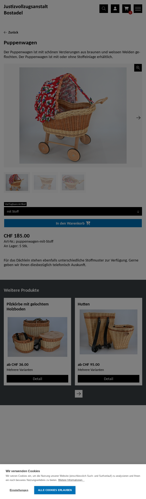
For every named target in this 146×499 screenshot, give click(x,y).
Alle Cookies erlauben (55, 490)
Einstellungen (19, 490)
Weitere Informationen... (71, 480)
